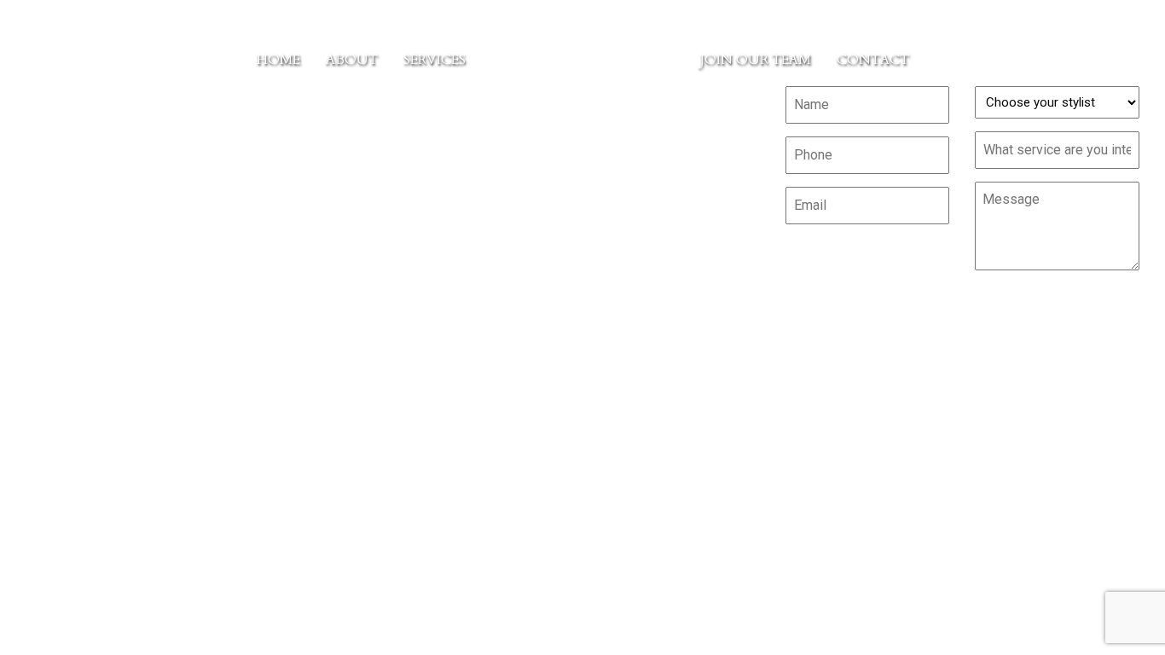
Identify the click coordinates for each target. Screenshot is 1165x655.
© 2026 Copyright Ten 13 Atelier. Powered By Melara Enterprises (583, 382)
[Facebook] (185, 191)
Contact (873, 59)
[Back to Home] (583, 60)
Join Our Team (755, 59)
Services (434, 59)
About (352, 59)
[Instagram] (220, 191)
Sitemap (581, 213)
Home (278, 59)
